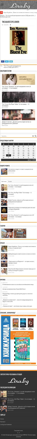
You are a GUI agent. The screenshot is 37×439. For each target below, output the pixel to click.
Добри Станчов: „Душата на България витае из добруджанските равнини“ (16, 122)
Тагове (10, 181)
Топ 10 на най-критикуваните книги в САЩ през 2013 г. (20, 15)
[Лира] (20, 6)
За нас (2, 419)
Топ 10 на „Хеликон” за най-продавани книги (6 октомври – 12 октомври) (16, 87)
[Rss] (17, 433)
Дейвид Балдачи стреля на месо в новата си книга (21, 254)
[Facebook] (19, 433)
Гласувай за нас (18, 430)
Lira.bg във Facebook (5, 424)
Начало (2, 15)
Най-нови (3, 181)
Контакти (2, 421)
